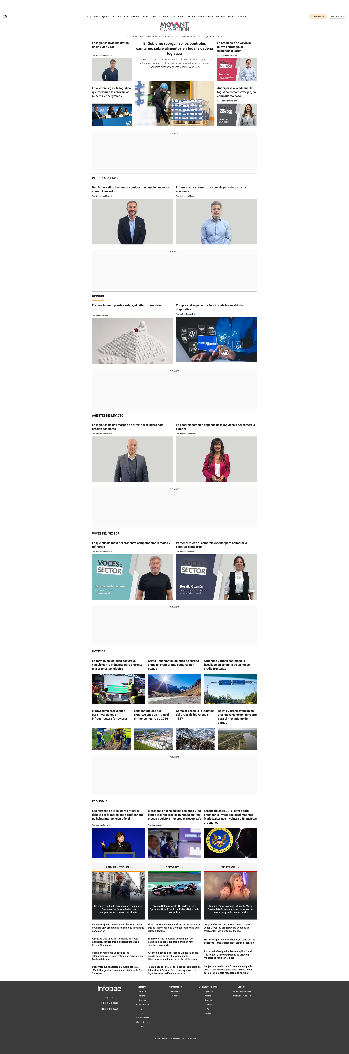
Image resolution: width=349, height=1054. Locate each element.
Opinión (200, 36)
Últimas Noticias (205, 16)
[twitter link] (109, 1003)
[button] (5, 16)
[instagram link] (115, 1003)
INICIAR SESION (337, 16)
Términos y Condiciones (242, 991)
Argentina (106, 16)
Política (231, 16)
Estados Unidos (120, 16)
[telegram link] (109, 1009)
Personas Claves (172, 36)
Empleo (175, 996)
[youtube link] (103, 1009)
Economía (243, 16)
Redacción (175, 991)
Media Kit (209, 1013)
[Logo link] (174, 27)
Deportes (220, 16)
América (142, 991)
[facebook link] (103, 1003)
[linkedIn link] (115, 1009)
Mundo (191, 16)
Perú (165, 16)
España (146, 16)
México (156, 16)
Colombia (135, 16)
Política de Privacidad (241, 996)
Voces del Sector (188, 36)
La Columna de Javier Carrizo (151, 36)
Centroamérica (177, 16)
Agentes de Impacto (213, 36)
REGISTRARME (317, 16)
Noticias (133, 36)
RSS (142, 1026)
